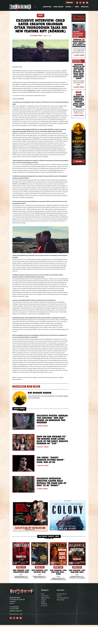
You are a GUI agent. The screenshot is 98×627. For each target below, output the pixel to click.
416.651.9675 (15, 606)
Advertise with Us (61, 594)
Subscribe (70, 2)
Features (43, 600)
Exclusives (77, 60)
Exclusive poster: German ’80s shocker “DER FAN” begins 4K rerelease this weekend (52, 419)
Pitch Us (59, 596)
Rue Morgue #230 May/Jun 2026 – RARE (58, 572)
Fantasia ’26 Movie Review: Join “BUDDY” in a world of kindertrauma (78, 43)
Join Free (78, 161)
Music (75, 62)
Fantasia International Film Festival (78, 33)
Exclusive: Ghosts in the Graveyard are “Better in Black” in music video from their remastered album (79, 71)
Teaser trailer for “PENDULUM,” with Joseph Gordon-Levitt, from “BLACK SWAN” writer (78, 101)
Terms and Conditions (63, 598)
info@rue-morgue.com (16, 610)
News (79, 62)
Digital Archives (58, 6)
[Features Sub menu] (72, 6)
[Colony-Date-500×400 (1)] (68, 516)
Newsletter (84, 6)
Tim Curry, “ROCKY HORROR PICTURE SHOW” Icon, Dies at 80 (50, 460)
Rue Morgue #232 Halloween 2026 (21, 571)
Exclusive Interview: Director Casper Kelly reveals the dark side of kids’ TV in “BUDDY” (51, 482)
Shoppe (77, 6)
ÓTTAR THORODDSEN (19, 386)
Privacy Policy (60, 600)
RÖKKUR (36, 386)
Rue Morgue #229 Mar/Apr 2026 (77, 571)
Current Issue (47, 6)
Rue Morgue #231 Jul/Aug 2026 (40, 571)
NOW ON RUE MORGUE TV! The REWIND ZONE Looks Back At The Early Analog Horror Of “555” (52, 440)
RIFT (29, 386)
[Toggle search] (35, 6)
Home (42, 594)
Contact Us (44, 605)
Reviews (76, 37)
